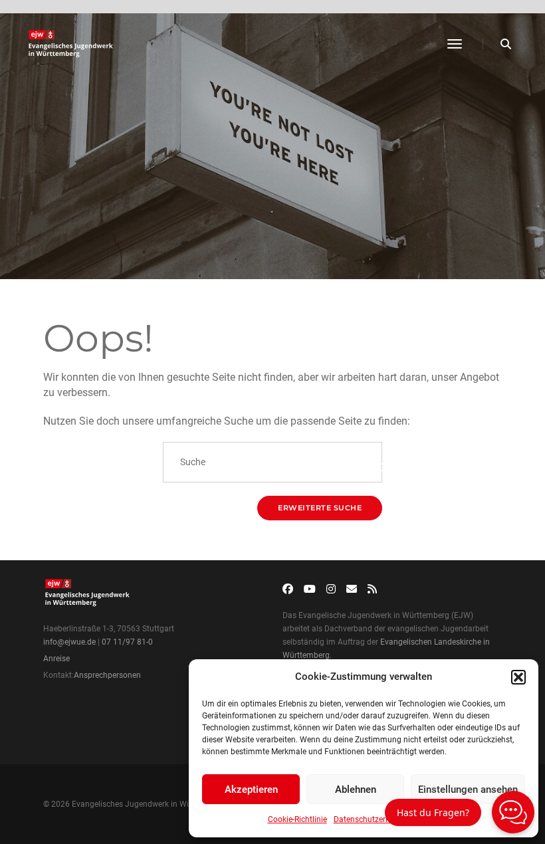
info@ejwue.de (69, 642)
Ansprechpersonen (107, 675)
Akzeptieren (251, 789)
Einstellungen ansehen (468, 789)
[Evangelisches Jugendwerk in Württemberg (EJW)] (72, 44)
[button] (518, 677)
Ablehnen (355, 789)
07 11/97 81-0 (127, 642)
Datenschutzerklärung (373, 819)
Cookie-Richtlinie (297, 819)
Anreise (56, 658)
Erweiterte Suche (320, 507)
